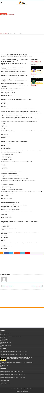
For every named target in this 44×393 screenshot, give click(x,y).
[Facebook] (20, 390)
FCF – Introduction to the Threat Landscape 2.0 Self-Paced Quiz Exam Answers (36, 62)
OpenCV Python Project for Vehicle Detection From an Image (12, 374)
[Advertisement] (22, 8)
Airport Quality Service (4, 383)
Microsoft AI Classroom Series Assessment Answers (10, 336)
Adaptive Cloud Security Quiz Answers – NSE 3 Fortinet (36, 286)
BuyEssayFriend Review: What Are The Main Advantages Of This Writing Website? (16, 362)
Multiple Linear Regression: (5, 333)
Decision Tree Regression (5, 345)
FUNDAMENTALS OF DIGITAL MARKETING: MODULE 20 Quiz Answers (14, 354)
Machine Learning (4, 56)
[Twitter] (21, 390)
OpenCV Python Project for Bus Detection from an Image (11, 371)
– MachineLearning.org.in (19, 358)
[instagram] (24, 390)
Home (2, 33)
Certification (6, 33)
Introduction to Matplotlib (11, 14)
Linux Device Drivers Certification (35, 85)
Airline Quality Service (4, 380)
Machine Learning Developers (30, 388)
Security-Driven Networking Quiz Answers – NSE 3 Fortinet (8, 286)
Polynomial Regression (5, 339)
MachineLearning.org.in (17, 388)
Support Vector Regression (5, 342)
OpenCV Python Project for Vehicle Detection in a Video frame (12, 377)
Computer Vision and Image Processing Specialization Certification (36, 73)
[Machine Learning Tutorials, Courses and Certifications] (22, 2)
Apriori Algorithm (4, 365)
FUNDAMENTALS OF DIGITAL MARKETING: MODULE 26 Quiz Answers (14, 351)
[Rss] (19, 390)
